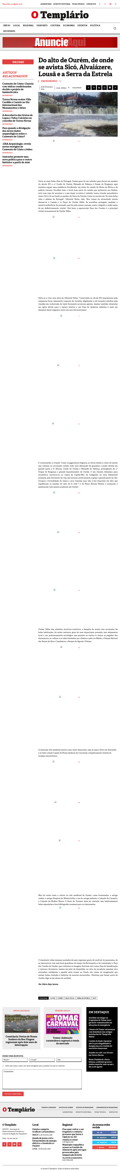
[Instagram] (116, 4)
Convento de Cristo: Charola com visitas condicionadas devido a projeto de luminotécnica (18, 88)
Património (7, 95)
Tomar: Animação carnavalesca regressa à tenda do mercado (62, 1040)
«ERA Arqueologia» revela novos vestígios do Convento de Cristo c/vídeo (17, 146)
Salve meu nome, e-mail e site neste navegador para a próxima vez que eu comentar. (35, 1066)
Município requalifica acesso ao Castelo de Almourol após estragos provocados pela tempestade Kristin (74, 1149)
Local (34, 1149)
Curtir (113, 1132)
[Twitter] (105, 4)
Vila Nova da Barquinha (72, 1158)
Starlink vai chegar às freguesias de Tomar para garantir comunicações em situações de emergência (100, 1021)
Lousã (52, 998)
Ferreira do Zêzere (70, 1140)
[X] (93, 87)
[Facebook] (100, 4)
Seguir (113, 1137)
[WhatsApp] (104, 87)
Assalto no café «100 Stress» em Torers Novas (101, 1053)
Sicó (94, 998)
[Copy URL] (115, 87)
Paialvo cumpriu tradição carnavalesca (43, 1130)
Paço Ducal (70, 998)
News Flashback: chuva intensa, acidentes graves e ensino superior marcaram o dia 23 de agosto (101, 1063)
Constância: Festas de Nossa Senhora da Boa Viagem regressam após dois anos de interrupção (21, 1040)
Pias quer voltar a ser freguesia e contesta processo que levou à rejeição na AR (73, 1133)
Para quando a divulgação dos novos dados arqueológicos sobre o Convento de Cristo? (16, 132)
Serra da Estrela (83, 998)
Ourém (60, 998)
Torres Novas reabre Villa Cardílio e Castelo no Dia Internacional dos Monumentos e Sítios (16, 103)
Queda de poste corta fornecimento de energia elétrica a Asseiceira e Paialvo (44, 1142)
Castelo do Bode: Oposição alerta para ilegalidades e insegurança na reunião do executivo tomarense (100, 1045)
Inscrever (112, 1147)
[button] (115, 28)
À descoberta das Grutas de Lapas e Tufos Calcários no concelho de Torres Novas (17, 118)
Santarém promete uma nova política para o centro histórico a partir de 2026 (17, 159)
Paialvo (35, 1135)
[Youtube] (110, 4)
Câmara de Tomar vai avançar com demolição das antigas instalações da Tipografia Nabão (102, 1033)
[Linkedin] (99, 87)
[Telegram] (110, 87)
